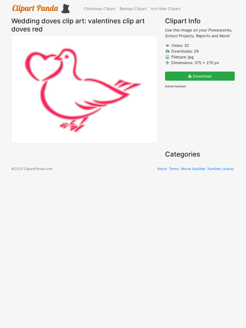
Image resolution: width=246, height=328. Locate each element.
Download (201, 76)
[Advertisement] (201, 119)
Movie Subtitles (193, 169)
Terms (174, 169)
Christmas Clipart (100, 8)
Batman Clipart (133, 8)
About (162, 169)
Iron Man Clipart (165, 8)
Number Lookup (221, 169)
